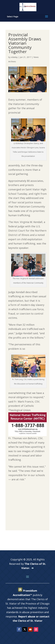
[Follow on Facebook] (19, 629)
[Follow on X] (24, 629)
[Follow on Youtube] (30, 629)
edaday (14, 57)
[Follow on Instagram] (36, 629)
